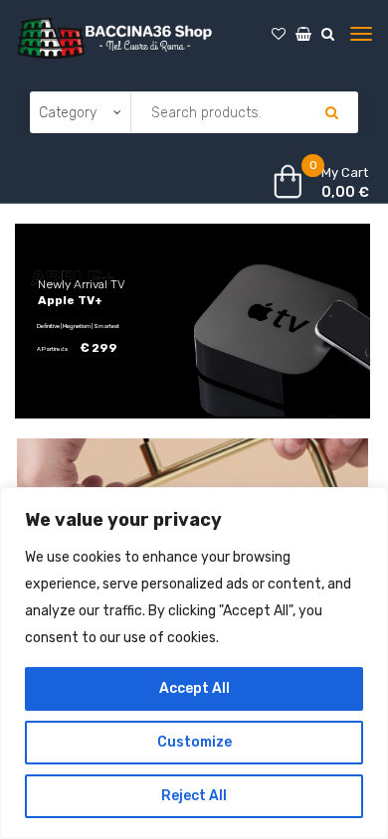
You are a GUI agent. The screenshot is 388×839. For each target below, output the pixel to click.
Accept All (194, 688)
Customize (194, 742)
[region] (194, 663)
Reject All (194, 795)
